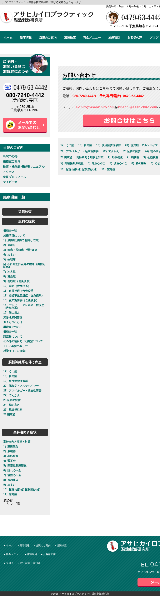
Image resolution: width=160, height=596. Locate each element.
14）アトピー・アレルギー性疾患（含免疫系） (23, 306)
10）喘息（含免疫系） (17, 286)
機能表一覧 (10, 230)
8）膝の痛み (10, 479)
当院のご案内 (48, 37)
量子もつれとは (12, 322)
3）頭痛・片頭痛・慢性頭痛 (20, 249)
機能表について (12, 326)
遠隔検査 (70, 37)
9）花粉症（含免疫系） (17, 281)
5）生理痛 (9, 259)
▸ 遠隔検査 (61, 545)
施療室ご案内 (11, 161)
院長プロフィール (14, 177)
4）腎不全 (9, 460)
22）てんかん (11, 395)
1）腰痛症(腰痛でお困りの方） (22, 240)
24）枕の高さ (11, 404)
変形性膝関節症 (12, 317)
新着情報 (26, 37)
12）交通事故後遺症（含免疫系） (23, 295)
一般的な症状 (25, 221)
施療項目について (14, 235)
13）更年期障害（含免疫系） (21, 300)
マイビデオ (10, 182)
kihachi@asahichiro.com (137, 107)
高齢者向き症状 (25, 432)
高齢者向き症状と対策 (16, 441)
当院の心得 (10, 156)
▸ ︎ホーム (9, 545)
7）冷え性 (9, 271)
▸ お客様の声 (48, 554)
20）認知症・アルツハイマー (21, 385)
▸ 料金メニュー (12, 554)
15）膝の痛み (11, 312)
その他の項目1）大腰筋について (23, 341)
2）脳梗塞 (9, 451)
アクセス (9, 171)
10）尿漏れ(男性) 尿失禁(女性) (21, 489)
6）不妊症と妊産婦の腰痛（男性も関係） (24, 265)
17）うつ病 (10, 371)
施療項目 (114, 37)
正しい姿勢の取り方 (15, 346)
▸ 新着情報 (24, 545)
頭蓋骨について (12, 336)
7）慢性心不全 (12, 475)
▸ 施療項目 (31, 554)
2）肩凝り (9, 245)
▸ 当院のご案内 (42, 545)
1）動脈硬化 (10, 446)
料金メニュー (92, 37)
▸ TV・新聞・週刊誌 (29, 562)
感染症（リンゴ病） (15, 350)
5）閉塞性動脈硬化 (14, 465)
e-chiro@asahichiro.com (95, 107)
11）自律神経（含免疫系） (19, 290)
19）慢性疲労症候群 (15, 381)
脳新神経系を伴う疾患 (25, 362)
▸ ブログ (9, 562)
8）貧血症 (9, 276)
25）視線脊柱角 (12, 409)
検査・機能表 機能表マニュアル (24, 166)
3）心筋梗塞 (10, 456)
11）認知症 (10, 494)
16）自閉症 (10, 376)
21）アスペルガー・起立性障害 (22, 390)
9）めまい (9, 484)
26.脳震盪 (9, 414)
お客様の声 (135, 37)
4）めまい (9, 254)
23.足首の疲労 (12, 400)
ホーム (8, 37)
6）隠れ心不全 (12, 470)
